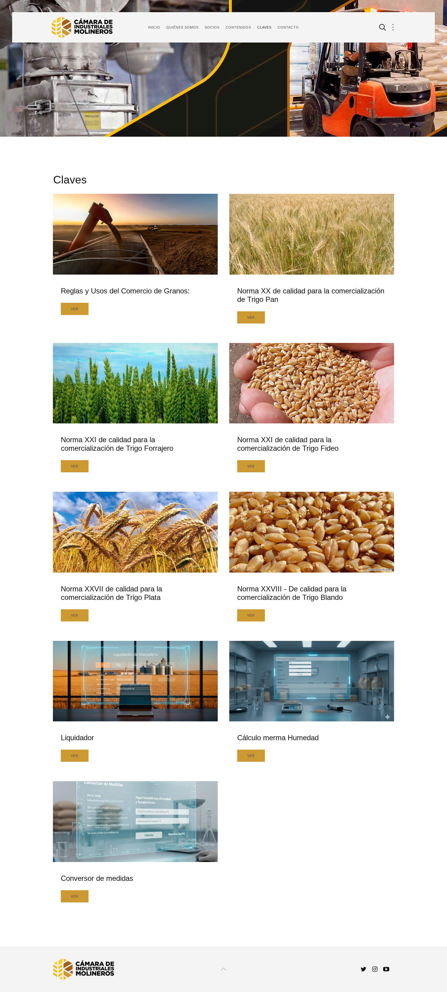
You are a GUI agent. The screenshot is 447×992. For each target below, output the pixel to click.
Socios (212, 27)
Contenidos (238, 27)
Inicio (154, 27)
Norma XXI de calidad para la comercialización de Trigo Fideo (287, 444)
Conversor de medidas (97, 878)
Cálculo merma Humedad (278, 738)
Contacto (288, 27)
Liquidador (77, 738)
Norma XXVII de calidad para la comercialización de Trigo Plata (111, 593)
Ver (74, 309)
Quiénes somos (182, 27)
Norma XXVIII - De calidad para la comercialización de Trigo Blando (291, 593)
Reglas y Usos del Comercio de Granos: (125, 291)
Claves (264, 27)
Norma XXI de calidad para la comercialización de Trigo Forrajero (117, 444)
